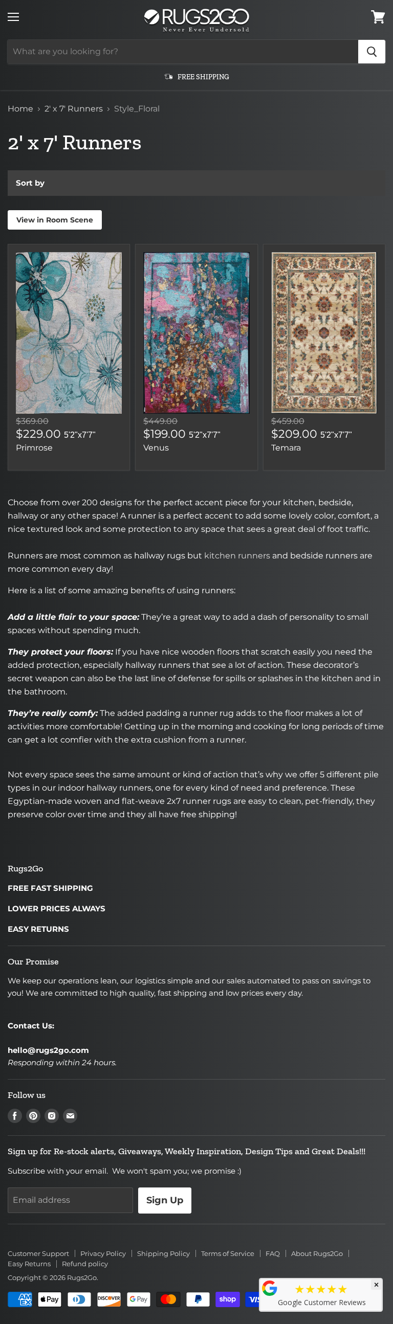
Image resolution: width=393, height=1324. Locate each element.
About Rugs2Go (317, 1253)
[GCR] (269, 1288)
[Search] (371, 51)
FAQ (273, 1253)
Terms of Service (227, 1253)
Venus (156, 448)
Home (20, 109)
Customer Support (38, 1253)
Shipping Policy (163, 1253)
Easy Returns (29, 1264)
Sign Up (164, 1200)
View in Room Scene (54, 220)
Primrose (34, 448)
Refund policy (85, 1264)
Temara (286, 448)
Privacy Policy (103, 1253)
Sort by (30, 182)
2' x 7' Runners (74, 109)
